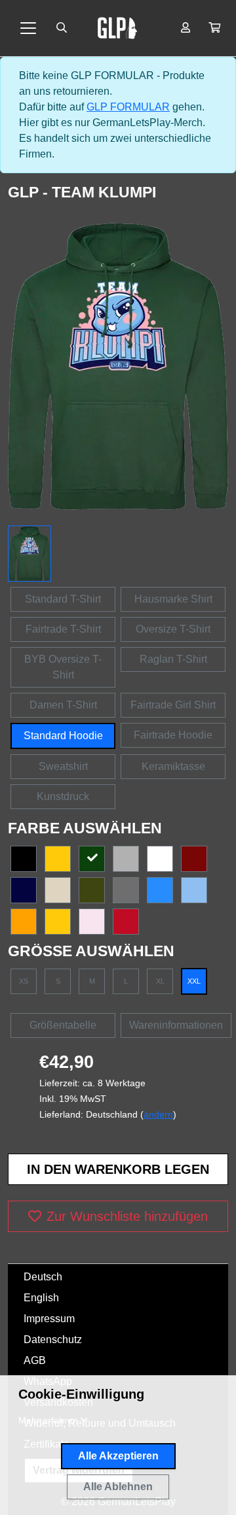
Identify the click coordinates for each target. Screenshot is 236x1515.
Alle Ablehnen (118, 1486)
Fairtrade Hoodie (173, 735)
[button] (214, 28)
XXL (194, 981)
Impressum (49, 1318)
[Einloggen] (185, 28)
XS (23, 981)
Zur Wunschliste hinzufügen (127, 1216)
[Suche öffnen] (62, 28)
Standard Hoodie (63, 735)
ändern (158, 1114)
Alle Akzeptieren (118, 1455)
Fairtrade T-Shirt (63, 629)
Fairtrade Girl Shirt (173, 704)
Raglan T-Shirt (173, 659)
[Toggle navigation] (28, 28)
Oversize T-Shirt (173, 629)
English (41, 1297)
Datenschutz (53, 1339)
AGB (35, 1360)
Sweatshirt (63, 766)
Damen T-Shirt (63, 704)
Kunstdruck (63, 796)
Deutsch (43, 1276)
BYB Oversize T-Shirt (63, 667)
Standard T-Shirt (63, 599)
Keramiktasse (173, 766)
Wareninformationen (176, 1025)
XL (160, 981)
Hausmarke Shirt (173, 599)
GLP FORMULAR (128, 106)
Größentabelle (63, 1025)
